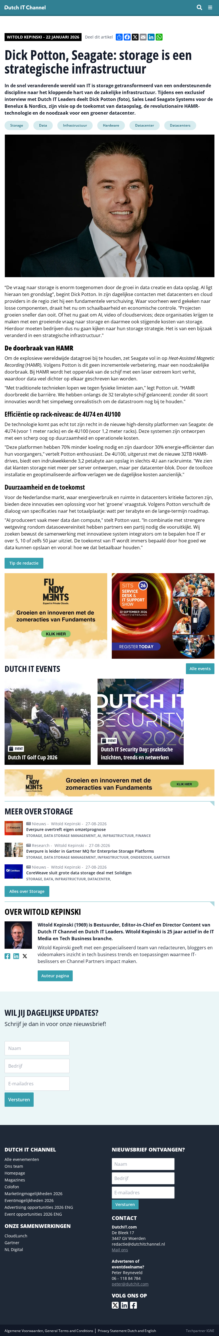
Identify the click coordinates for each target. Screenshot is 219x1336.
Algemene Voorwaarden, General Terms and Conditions (49, 1330)
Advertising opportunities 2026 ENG (39, 1207)
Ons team (14, 1166)
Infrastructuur (75, 125)
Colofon (12, 1186)
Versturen (19, 1099)
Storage (16, 125)
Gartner (12, 1242)
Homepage (15, 1173)
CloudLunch (16, 1235)
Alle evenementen (22, 1159)
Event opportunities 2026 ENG (33, 1214)
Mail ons (120, 1249)
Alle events (200, 668)
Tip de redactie (23, 563)
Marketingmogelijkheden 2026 (33, 1193)
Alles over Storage (26, 891)
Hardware (111, 125)
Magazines (15, 1180)
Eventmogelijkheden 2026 (29, 1200)
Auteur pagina (55, 975)
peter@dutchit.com (130, 1284)
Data (43, 125)
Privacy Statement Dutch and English (127, 1330)
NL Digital (14, 1249)
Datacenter (144, 125)
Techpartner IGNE (200, 1330)
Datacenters (180, 125)
